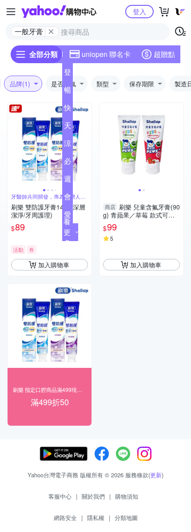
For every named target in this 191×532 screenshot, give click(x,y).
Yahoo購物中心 (58, 11)
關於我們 (93, 496)
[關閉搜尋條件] (51, 32)
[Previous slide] (13, 145)
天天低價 (67, 127)
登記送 (67, 74)
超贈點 (164, 54)
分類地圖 (126, 517)
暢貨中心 (67, 92)
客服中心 (60, 496)
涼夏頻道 (67, 145)
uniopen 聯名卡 (106, 54)
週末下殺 (67, 180)
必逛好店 (67, 163)
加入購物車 (53, 264)
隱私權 (95, 517)
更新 (156, 475)
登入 (139, 11)
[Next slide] (86, 145)
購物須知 (126, 496)
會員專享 (67, 198)
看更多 (67, 232)
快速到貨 (67, 109)
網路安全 (65, 517)
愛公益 (67, 216)
